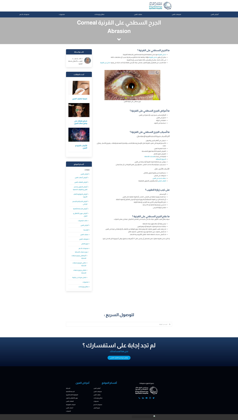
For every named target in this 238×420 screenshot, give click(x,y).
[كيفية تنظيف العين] (78, 88)
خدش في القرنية (105, 62)
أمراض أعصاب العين (81, 177)
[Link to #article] (119, 39)
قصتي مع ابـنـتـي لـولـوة (79, 277)
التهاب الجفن (162, 181)
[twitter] (153, 398)
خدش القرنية (162, 54)
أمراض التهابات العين (80, 182)
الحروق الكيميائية (161, 159)
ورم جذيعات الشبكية (81, 252)
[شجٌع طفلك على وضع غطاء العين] (78, 110)
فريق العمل (84, 243)
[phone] (139, 398)
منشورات (85, 282)
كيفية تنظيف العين (79, 99)
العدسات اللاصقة (149, 156)
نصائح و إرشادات (83, 286)
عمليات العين (84, 234)
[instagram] (150, 398)
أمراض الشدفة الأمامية (80, 208)
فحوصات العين (83, 239)
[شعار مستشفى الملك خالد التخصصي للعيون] (160, 2)
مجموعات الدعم (83, 248)
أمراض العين (84, 174)
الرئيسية (85, 230)
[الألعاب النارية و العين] (78, 135)
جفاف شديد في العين (159, 178)
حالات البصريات (82, 220)
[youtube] (146, 398)
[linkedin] (143, 398)
